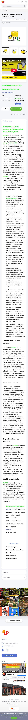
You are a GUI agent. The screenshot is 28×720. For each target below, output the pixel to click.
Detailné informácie (7, 92)
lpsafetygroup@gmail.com (11, 643)
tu (26, 715)
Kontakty (23, 701)
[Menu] (26, 2)
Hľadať (24, 6)
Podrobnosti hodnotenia (21, 19)
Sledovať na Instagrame (15, 620)
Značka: (6, 23)
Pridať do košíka (15, 108)
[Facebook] (3, 650)
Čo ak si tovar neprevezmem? (14, 704)
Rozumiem (14, 717)
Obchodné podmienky (14, 699)
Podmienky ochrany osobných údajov (11, 701)
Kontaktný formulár (9, 655)
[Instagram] (6, 650)
